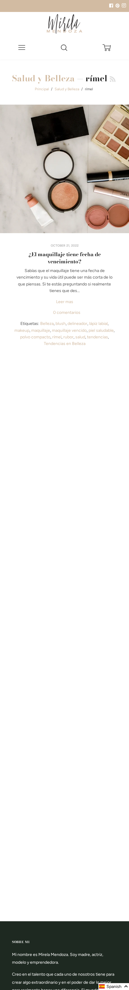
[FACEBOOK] (111, 5)
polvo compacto (35, 337)
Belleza (47, 323)
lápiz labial (98, 323)
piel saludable (101, 330)
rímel (57, 337)
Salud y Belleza (43, 78)
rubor (68, 337)
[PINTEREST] (116, 5)
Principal (42, 89)
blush (61, 323)
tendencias (97, 337)
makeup (21, 330)
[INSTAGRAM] (123, 5)
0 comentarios (66, 312)
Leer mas (64, 301)
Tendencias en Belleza (65, 343)
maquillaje (40, 330)
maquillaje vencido (69, 330)
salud (80, 337)
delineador (77, 323)
